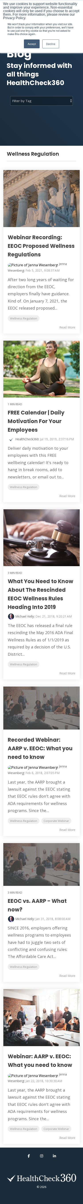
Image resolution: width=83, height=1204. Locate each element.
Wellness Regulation (23, 318)
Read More (67, 327)
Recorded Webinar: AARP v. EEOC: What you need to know (40, 748)
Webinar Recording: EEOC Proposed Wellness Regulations (41, 246)
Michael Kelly (24, 616)
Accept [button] (32, 44)
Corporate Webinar (56, 821)
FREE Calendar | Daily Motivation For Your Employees (36, 421)
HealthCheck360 (27, 439)
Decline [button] (50, 44)
